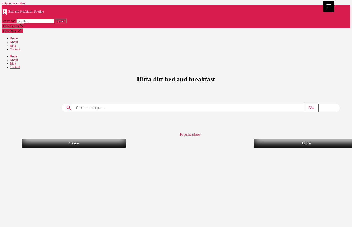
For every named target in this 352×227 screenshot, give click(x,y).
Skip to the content (14, 3)
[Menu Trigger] (328, 6)
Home (14, 38)
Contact (15, 49)
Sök (312, 108)
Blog (13, 45)
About (14, 42)
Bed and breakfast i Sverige (26, 11)
